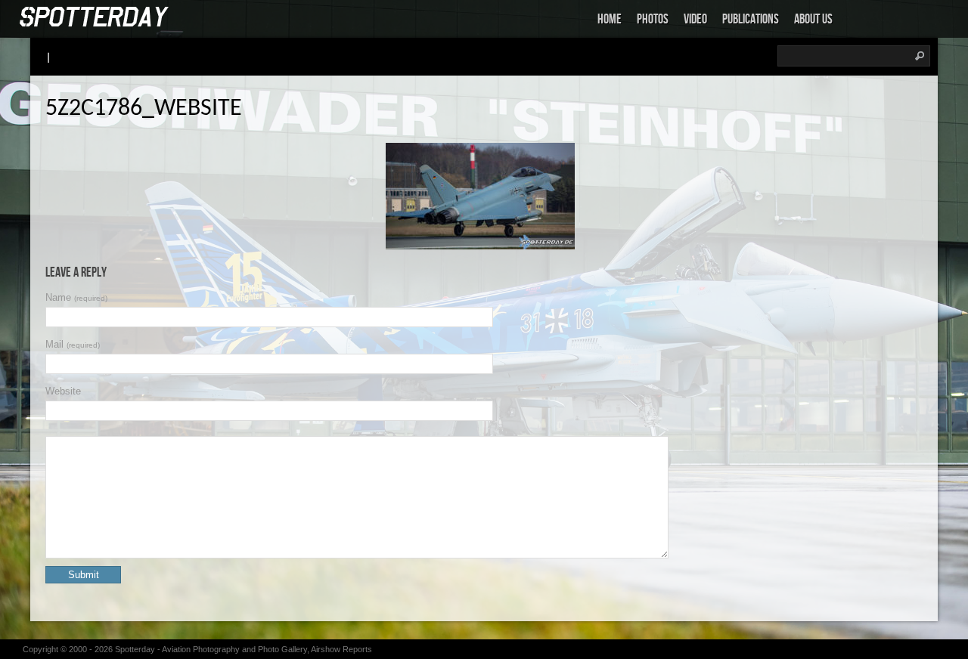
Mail (72, 344)
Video (695, 19)
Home (609, 19)
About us (813, 19)
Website (63, 391)
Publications (750, 19)
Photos (653, 19)
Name (76, 297)
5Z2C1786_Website (143, 109)
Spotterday (135, 649)
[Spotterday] (94, 18)
